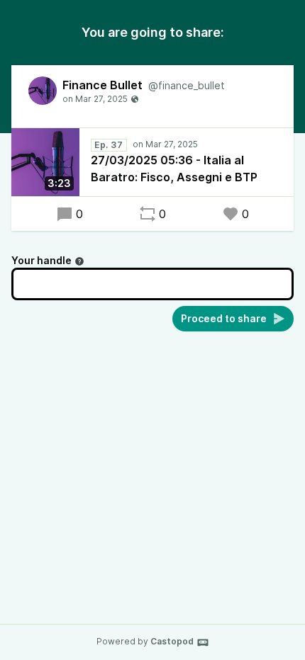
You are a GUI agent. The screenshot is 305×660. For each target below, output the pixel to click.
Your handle (41, 260)
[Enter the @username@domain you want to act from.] (79, 261)
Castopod (172, 641)
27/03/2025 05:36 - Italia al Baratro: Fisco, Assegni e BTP (174, 168)
